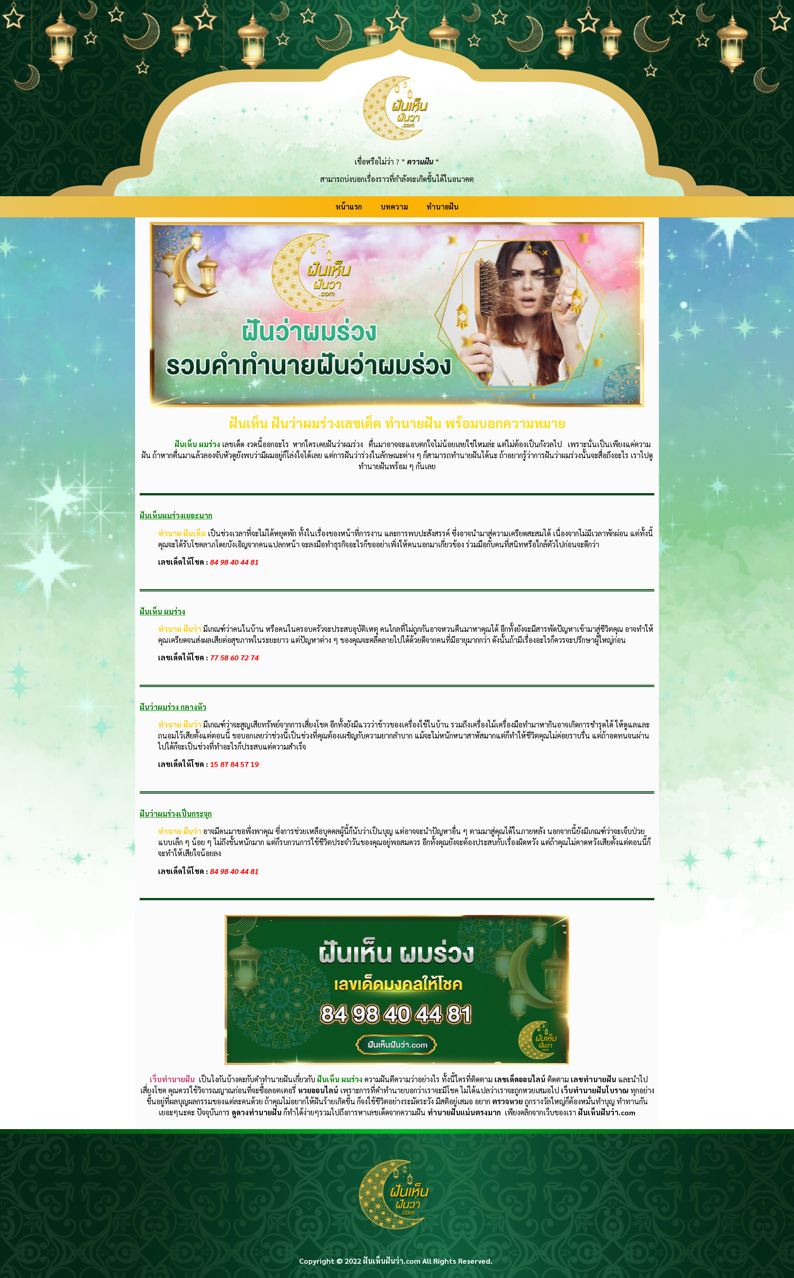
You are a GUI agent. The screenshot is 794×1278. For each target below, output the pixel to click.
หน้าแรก (348, 206)
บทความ (394, 206)
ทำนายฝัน (442, 206)
